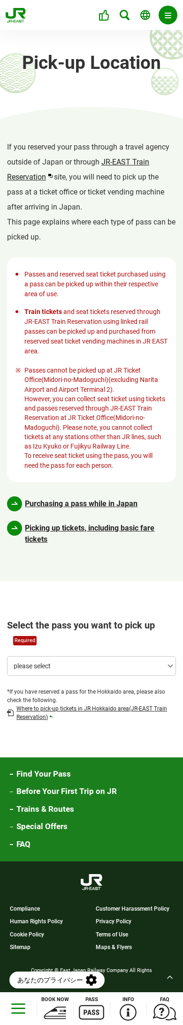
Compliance (25, 909)
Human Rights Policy (36, 922)
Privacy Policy (113, 922)
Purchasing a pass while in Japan (81, 503)
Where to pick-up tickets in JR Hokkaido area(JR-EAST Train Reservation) (91, 712)
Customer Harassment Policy (132, 909)
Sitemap (20, 947)
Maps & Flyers (114, 947)
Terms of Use (112, 935)
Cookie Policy (27, 935)
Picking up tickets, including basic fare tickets (89, 534)
